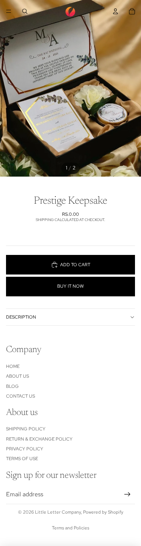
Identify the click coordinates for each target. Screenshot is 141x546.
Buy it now (70, 286)
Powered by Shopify (103, 512)
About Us (17, 376)
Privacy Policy (24, 449)
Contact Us (20, 396)
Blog (12, 386)
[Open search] (25, 11)
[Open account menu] (115, 11)
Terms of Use (22, 459)
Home (13, 366)
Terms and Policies (70, 528)
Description (21, 317)
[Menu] (8, 11)
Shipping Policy (25, 429)
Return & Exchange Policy (39, 439)
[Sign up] (127, 494)
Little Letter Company (58, 512)
